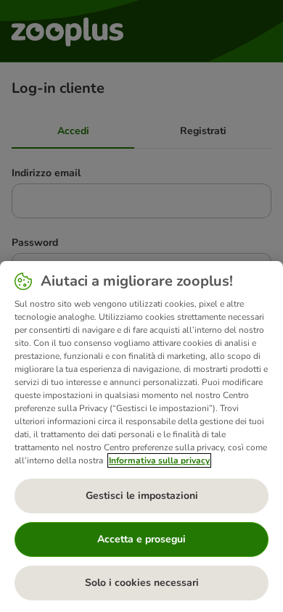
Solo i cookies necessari (142, 583)
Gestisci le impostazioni (142, 496)
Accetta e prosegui (141, 539)
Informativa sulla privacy (159, 460)
